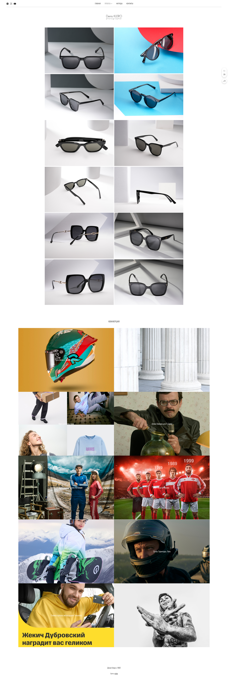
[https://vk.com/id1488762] (7, 3)
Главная (98, 3)
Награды (119, 3)
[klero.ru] (114, 17)
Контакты (129, 3)
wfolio (116, 673)
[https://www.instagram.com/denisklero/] (11, 3)
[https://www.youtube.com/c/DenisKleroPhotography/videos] (15, 3)
